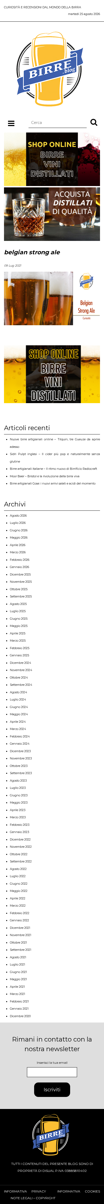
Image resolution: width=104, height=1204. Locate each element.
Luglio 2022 (18, 876)
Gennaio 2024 (20, 743)
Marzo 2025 (18, 640)
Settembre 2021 (20, 950)
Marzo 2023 (18, 817)
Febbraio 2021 (19, 1001)
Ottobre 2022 (18, 854)
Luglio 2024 (18, 699)
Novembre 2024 (21, 670)
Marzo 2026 (18, 552)
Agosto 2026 (18, 515)
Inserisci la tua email (52, 1063)
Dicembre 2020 (20, 1016)
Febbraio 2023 (19, 825)
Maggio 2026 (18, 537)
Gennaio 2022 (19, 920)
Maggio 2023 (18, 802)
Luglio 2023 (18, 788)
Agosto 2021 (18, 957)
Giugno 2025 (18, 618)
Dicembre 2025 (20, 574)
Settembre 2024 (21, 685)
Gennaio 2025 (19, 655)
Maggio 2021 (18, 979)
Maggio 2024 (19, 714)
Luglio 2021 (17, 964)
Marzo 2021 (17, 994)
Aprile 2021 (17, 987)
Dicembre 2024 (20, 663)
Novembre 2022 (21, 847)
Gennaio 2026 (19, 567)
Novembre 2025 (21, 582)
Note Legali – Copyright (33, 1198)
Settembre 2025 (21, 596)
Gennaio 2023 (19, 832)
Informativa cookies (78, 1191)
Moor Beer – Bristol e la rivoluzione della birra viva (44, 476)
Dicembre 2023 (20, 751)
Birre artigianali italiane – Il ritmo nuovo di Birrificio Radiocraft (53, 469)
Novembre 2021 (20, 935)
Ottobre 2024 (19, 677)
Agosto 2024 (18, 692)
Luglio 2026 (18, 523)
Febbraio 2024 (20, 736)
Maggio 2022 (18, 891)
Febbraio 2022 (19, 913)
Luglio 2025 (18, 611)
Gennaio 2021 (19, 1008)
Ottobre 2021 (18, 942)
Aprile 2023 (17, 810)
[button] (94, 122)
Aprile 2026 (17, 545)
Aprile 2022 (17, 898)
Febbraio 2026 (19, 560)
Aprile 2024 (18, 722)
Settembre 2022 (21, 861)
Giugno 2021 (18, 972)
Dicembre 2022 (20, 839)
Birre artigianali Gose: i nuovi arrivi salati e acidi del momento (52, 483)
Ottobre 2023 (18, 766)
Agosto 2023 (18, 780)
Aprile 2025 (17, 633)
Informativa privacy (25, 1191)
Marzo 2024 (18, 729)
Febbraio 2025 (19, 648)
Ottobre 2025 (18, 589)
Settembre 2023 (21, 773)
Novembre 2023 (21, 758)
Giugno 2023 (18, 795)
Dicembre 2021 (20, 928)
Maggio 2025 (18, 626)
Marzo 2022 (18, 905)
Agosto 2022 (18, 869)
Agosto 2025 (18, 604)
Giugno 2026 (18, 530)
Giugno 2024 (19, 707)
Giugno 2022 (18, 883)
